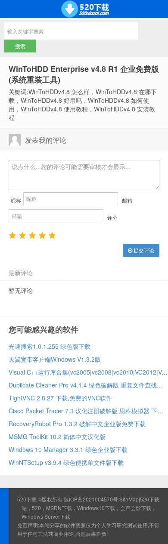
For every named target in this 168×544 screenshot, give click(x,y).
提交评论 (143, 250)
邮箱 (127, 200)
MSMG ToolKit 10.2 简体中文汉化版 (57, 436)
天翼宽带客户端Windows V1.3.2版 (55, 359)
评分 (112, 217)
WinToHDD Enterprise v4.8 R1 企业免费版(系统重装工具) (84, 74)
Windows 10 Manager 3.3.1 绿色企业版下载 (68, 449)
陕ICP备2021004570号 (91, 499)
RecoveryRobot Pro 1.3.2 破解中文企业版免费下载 (77, 423)
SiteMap (129, 499)
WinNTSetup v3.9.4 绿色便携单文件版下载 (66, 462)
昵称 (16, 200)
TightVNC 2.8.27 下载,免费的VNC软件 (60, 397)
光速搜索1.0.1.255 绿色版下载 (49, 346)
